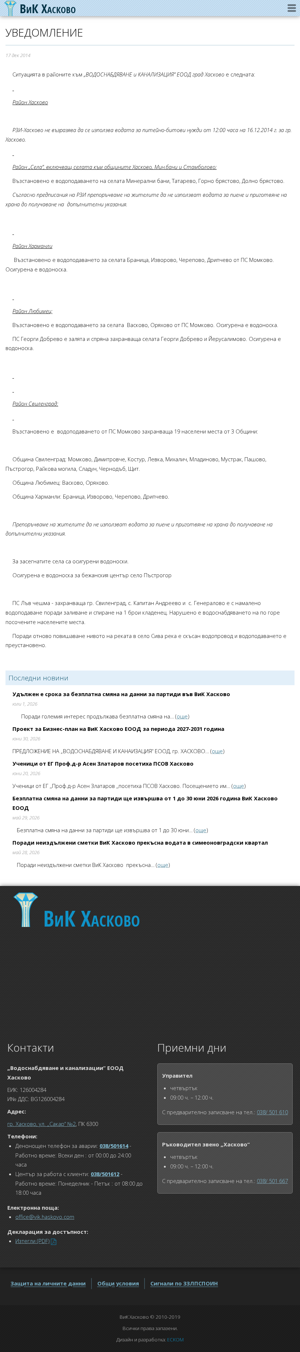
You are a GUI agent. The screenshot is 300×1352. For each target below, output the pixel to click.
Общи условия (118, 1283)
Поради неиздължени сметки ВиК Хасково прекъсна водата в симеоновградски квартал (140, 842)
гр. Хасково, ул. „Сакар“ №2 (41, 1123)
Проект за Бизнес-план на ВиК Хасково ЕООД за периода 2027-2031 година (118, 728)
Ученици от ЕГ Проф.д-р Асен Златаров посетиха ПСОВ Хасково (103, 763)
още (182, 716)
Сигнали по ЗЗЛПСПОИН (184, 1283)
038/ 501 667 (272, 1180)
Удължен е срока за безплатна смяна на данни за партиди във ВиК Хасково (121, 694)
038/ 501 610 (272, 1112)
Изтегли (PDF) (32, 1240)
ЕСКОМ (175, 1339)
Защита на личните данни (48, 1283)
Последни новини (38, 678)
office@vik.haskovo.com (44, 1216)
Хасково (91, 918)
